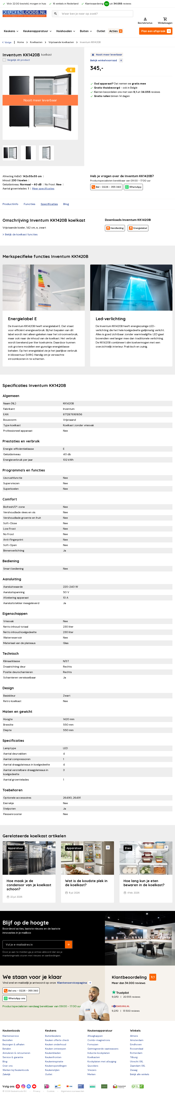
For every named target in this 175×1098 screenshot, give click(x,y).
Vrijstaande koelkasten (61, 42)
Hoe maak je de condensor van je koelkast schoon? (29, 885)
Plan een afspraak (153, 31)
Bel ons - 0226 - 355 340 (23, 990)
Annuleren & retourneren (16, 1052)
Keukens (9, 31)
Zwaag (133, 1070)
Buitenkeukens (53, 1035)
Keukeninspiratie (54, 1061)
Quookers (93, 1065)
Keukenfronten (53, 1057)
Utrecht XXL (136, 1061)
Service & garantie (13, 1057)
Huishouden (64, 31)
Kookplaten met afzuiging (102, 1061)
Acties (113, 31)
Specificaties (49, 204)
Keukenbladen (53, 1052)
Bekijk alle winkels (139, 1074)
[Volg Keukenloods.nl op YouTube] (34, 1086)
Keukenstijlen (52, 1070)
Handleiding (117, 228)
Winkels (135, 1030)
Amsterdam (136, 1040)
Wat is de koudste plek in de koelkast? (86, 883)
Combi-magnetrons (99, 1040)
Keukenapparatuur (35, 31)
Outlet (101, 31)
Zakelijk (6, 1074)
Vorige (8, 42)
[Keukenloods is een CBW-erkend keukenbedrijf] (137, 1086)
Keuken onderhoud (55, 1044)
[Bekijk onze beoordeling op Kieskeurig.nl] (141, 1006)
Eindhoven (136, 1044)
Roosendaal (136, 1048)
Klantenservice (11, 1035)
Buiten (84, 31)
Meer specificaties (43, 188)
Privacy (36, 1091)
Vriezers (92, 1070)
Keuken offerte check (57, 1040)
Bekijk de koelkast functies (21, 234)
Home (20, 42)
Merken (92, 1074)
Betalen (7, 1048)
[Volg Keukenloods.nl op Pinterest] (18, 1086)
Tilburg (134, 1057)
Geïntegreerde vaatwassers (103, 1048)
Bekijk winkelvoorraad (103, 60)
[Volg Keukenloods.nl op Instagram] (23, 1086)
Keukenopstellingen (56, 1065)
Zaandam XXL (137, 1065)
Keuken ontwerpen (55, 1048)
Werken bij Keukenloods (16, 1070)
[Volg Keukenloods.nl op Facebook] (29, 1086)
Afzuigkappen (95, 1035)
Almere (134, 1035)
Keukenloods (11, 1030)
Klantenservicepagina (72, 982)
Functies (29, 204)
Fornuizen (93, 1044)
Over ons (8, 1065)
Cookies (51, 1091)
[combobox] (92, 13)
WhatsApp (135, 186)
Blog (66, 204)
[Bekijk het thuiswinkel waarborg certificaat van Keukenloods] (119, 1086)
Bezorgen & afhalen (13, 1044)
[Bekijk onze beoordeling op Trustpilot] (141, 992)
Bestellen (8, 1040)
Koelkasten (36, 42)
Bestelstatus (145, 22)
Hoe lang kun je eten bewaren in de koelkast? (144, 883)
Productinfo (10, 204)
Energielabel (140, 228)
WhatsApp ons (16, 998)
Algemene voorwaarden (72, 1091)
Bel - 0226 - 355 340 (108, 186)
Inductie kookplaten (99, 1052)
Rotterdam (136, 1052)
